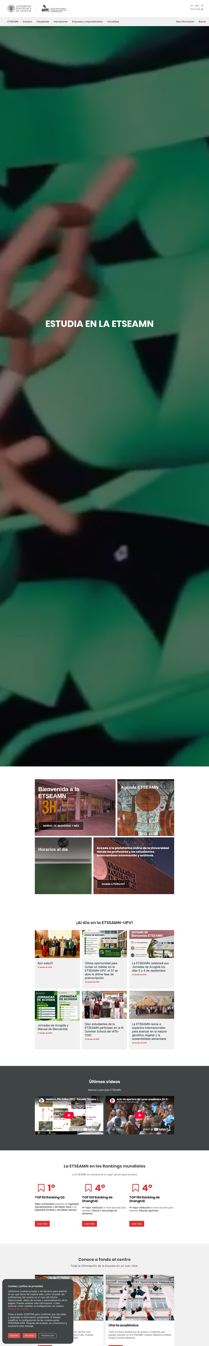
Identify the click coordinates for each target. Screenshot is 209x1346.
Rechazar (29, 1336)
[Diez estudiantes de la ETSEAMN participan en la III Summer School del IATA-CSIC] (104, 1005)
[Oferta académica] (139, 1297)
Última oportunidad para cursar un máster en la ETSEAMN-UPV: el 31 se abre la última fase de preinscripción (101, 971)
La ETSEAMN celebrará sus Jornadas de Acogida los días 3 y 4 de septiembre (150, 967)
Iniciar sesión (195, 9)
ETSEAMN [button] (12, 21)
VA (192, 6)
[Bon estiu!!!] (57, 944)
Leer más (42, 1223)
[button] (202, 21)
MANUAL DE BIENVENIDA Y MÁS (61, 825)
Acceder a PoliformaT (113, 883)
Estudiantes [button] (43, 21)
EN (202, 6)
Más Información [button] (185, 21)
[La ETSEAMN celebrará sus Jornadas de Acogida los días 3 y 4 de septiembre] (151, 944)
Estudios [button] (27, 21)
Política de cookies (18, 1309)
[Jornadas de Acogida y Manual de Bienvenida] (57, 1007)
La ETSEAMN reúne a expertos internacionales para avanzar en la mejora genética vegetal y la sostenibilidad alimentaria (149, 1031)
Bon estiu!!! (45, 963)
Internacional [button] (61, 21)
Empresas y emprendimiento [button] (87, 21)
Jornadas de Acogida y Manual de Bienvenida (53, 1027)
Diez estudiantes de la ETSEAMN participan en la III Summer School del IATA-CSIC (104, 1029)
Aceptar (14, 1336)
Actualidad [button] (113, 21)
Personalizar (47, 1336)
